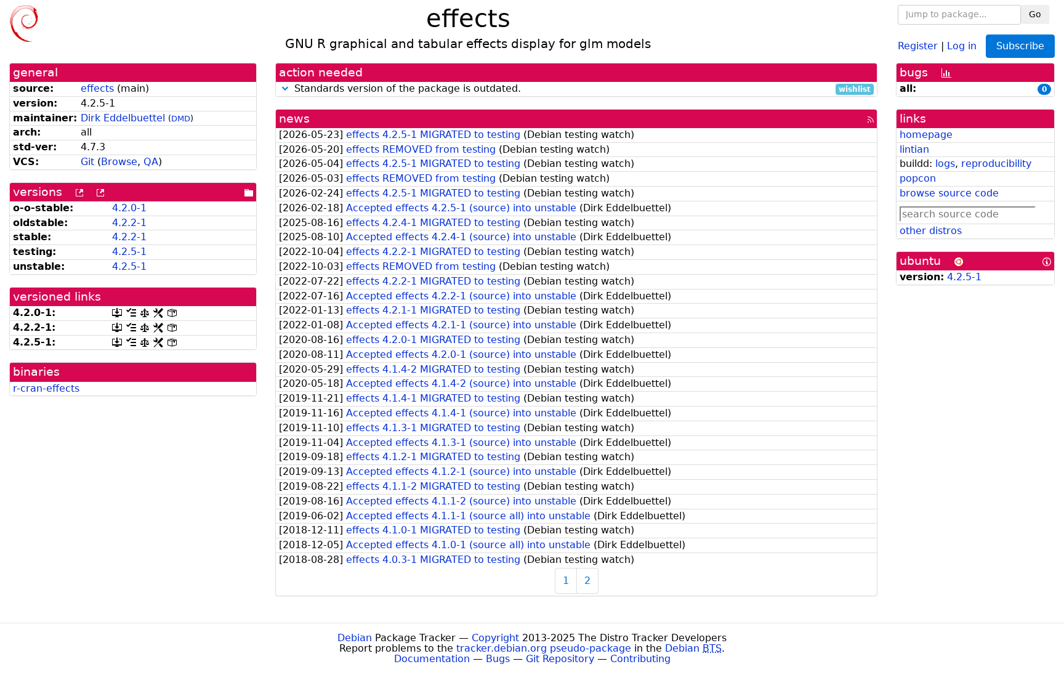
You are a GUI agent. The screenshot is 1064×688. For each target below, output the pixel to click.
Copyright (495, 638)
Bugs (498, 659)
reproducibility (996, 163)
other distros (931, 231)
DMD (180, 118)
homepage (926, 134)
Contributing (640, 659)
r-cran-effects (46, 388)
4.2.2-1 (129, 223)
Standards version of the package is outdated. (581, 89)
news (294, 118)
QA (150, 162)
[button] (285, 88)
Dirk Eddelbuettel (123, 118)
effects (97, 88)
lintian (914, 149)
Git (87, 162)
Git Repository (560, 659)
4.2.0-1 (129, 208)
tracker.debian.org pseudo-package (543, 648)
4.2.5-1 (129, 251)
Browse (119, 162)
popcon (918, 178)
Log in (962, 45)
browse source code (949, 193)
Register (918, 45)
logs (945, 163)
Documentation (432, 659)
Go (1035, 14)
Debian (354, 638)
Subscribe (1020, 46)
